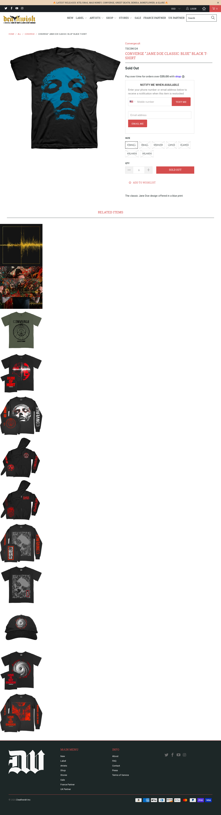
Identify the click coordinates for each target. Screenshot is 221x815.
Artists (95, 18)
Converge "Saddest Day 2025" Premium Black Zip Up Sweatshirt (21, 500)
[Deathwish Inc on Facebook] (11, 8)
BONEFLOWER (147, 2)
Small (144, 145)
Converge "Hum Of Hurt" (21, 245)
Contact (116, 765)
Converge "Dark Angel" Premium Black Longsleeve (21, 712)
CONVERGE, (109, 2)
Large (171, 145)
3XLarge (147, 153)
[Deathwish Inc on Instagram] (22, 8)
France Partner (154, 18)
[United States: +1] (132, 102)
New (70, 18)
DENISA (135, 2)
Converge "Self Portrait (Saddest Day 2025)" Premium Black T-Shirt (21, 585)
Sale (138, 18)
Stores (124, 18)
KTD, (79, 2)
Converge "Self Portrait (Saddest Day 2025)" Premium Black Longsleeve (21, 542)
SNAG (85, 2)
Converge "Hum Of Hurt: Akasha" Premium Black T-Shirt (21, 372)
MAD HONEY (95, 2)
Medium (158, 145)
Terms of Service (120, 775)
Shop (110, 18)
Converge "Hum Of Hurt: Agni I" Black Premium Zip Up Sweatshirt (21, 457)
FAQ (114, 761)
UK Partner (176, 18)
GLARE (161, 2)
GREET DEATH (122, 2)
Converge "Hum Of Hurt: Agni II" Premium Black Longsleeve (21, 415)
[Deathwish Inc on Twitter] (5, 8)
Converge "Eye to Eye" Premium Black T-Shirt (21, 670)
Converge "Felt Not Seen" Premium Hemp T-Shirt (21, 330)
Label (80, 18)
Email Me (138, 123)
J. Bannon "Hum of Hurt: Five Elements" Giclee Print (21, 287)
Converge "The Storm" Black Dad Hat (21, 627)
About (115, 756)
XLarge (184, 145)
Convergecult (132, 43)
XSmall (131, 145)
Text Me (181, 101)
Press (115, 770)
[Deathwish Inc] (19, 19)
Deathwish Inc (23, 799)
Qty (127, 163)
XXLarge (132, 153)
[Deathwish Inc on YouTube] (16, 8)
